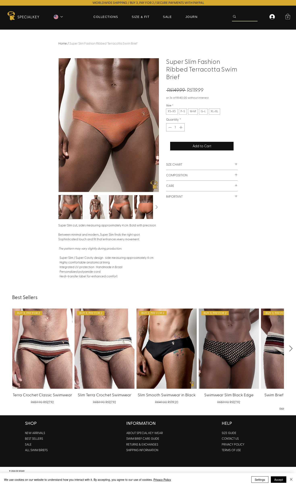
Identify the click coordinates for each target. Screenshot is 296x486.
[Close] (291, 479)
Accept (278, 480)
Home (62, 43)
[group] (148, 360)
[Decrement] (169, 127)
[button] (287, 17)
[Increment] (181, 127)
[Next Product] (291, 348)
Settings (260, 480)
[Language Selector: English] (58, 17)
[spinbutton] (175, 127)
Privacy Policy (162, 480)
